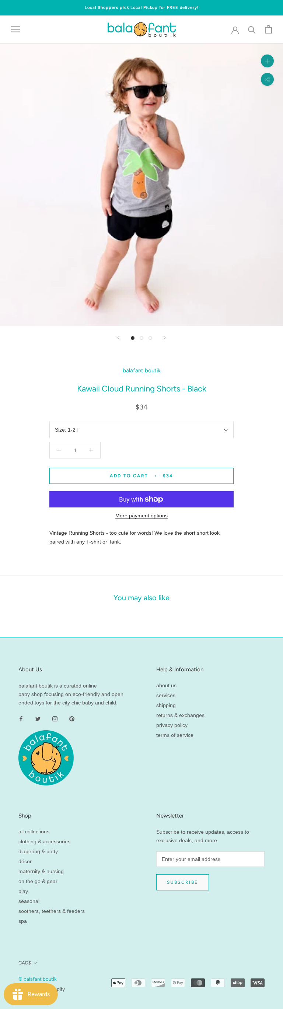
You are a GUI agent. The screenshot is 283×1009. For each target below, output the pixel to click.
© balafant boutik (37, 979)
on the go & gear (37, 881)
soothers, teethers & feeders (51, 911)
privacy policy (172, 725)
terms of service (174, 735)
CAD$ (24, 963)
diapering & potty (38, 851)
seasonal (28, 901)
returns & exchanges (180, 715)
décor (25, 861)
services (165, 695)
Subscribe (182, 882)
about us (166, 685)
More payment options (141, 515)
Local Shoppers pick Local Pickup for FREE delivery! (142, 7)
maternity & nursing (41, 871)
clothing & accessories (44, 841)
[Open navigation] (15, 29)
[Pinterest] (71, 718)
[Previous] (118, 338)
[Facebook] (21, 718)
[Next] (165, 338)
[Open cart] (268, 29)
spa (22, 921)
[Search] (252, 29)
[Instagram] (54, 718)
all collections (33, 831)
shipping (166, 705)
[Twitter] (38, 718)
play (23, 891)
